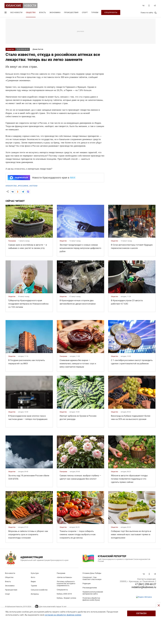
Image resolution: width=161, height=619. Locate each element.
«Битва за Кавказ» (64, 577)
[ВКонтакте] (13, 192)
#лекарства (11, 186)
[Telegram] (23, 192)
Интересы (35, 594)
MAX (72, 177)
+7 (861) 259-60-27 (145, 584)
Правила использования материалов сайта (93, 593)
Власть (42, 12)
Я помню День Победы (92, 573)
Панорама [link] (12, 241)
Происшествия (71, 12)
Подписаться (21, 178)
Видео (33, 581)
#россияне (23, 186)
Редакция (87, 583)
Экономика (55, 12)
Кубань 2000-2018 (64, 594)
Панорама (61, 573)
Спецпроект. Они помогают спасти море (92, 578)
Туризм (94, 12)
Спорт (85, 12)
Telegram (155, 5)
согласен (141, 613)
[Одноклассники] (18, 192)
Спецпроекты (110, 12)
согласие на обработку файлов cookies (63, 615)
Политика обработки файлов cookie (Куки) (91, 599)
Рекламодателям (90, 588)
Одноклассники (149, 5)
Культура (35, 573)
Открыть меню (6, 13)
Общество (31, 12)
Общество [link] (63, 241)
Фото (33, 577)
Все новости (16, 12)
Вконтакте (143, 5)
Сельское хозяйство (39, 590)
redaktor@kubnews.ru (144, 587)
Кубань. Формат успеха (66, 598)
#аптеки (33, 186)
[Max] (28, 192)
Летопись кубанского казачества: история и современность (66, 583)
